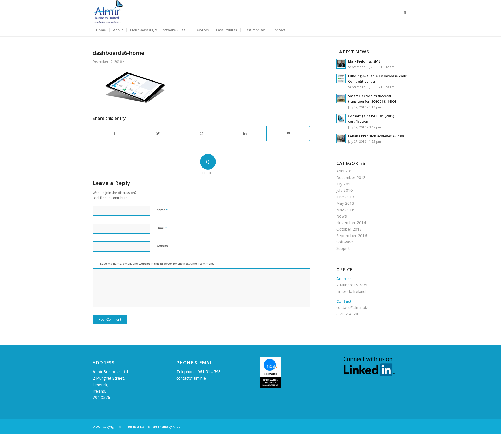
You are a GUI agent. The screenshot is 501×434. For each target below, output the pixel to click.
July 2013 (344, 184)
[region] (67, 396)
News (341, 216)
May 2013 (345, 203)
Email (162, 227)
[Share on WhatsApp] (201, 133)
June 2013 (345, 196)
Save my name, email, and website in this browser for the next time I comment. (157, 263)
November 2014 (351, 222)
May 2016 (345, 209)
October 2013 (349, 229)
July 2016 (344, 190)
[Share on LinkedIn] (244, 133)
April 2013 (345, 170)
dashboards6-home (118, 53)
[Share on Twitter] (158, 133)
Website (162, 245)
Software (344, 241)
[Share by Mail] (288, 133)
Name (162, 209)
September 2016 (351, 235)
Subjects (344, 248)
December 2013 (351, 177)
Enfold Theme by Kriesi (164, 427)
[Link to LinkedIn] (404, 12)
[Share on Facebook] (114, 133)
